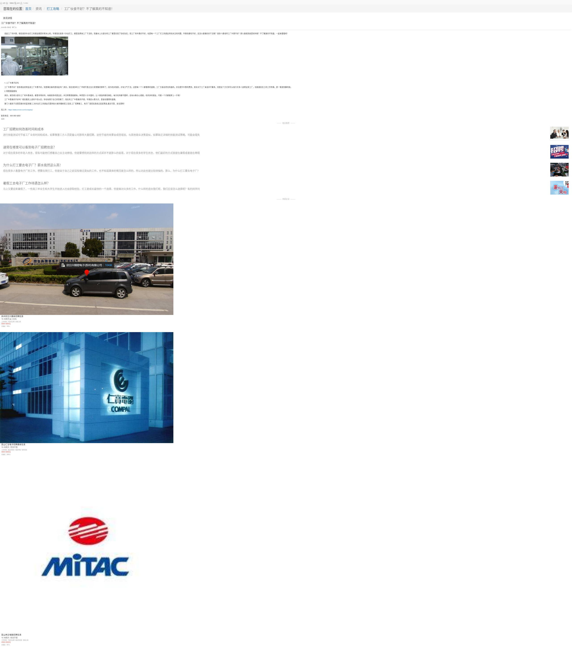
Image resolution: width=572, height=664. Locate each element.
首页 (28, 8)
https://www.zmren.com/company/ (20, 109)
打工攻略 (53, 8)
